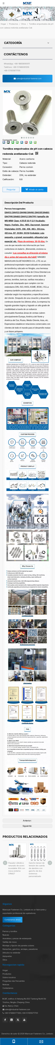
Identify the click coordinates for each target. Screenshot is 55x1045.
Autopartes (7, 956)
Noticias (6, 984)
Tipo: (5, 163)
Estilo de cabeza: (11, 171)
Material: (7, 159)
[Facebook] (5, 1019)
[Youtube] (24, 1019)
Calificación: (8, 179)
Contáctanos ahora (12, 920)
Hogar (5, 970)
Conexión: (7, 167)
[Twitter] (17, 1019)
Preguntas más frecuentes (14, 981)
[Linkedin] (11, 1019)
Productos (7, 974)
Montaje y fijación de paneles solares (18, 945)
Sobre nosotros (9, 977)
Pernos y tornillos (10, 931)
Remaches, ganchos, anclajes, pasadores (20, 949)
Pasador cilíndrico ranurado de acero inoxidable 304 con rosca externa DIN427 (16, 868)
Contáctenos (8, 988)
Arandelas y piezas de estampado (17, 938)
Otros (5, 960)
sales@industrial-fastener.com (28, 78)
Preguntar (11, 189)
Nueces (6, 935)
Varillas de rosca (9, 942)
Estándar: (7, 175)
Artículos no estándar (11, 953)
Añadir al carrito (36, 189)
